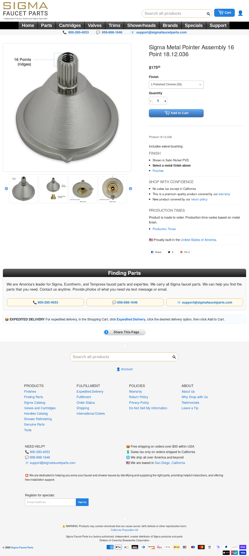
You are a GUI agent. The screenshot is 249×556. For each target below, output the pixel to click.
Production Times (164, 228)
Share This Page (126, 332)
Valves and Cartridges (40, 407)
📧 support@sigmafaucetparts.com (50, 462)
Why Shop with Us (195, 396)
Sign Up (82, 502)
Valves (95, 25)
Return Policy (138, 396)
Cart (227, 12)
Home (28, 25)
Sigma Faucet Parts (22, 547)
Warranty (135, 391)
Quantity (155, 93)
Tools (28, 429)
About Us (188, 391)
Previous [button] (6, 189)
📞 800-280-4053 (37, 451)
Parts (46, 25)
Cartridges (70, 25)
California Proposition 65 (124, 530)
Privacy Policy (139, 402)
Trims (114, 25)
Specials (194, 25)
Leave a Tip (190, 407)
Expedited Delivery (90, 391)
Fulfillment (84, 396)
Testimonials (190, 402)
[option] (24, 188)
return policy (199, 199)
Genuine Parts (34, 424)
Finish (154, 76)
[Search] (206, 13)
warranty (224, 194)
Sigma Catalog (34, 402)
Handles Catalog (36, 413)
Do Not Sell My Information (148, 407)
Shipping (83, 407)
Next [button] (130, 189)
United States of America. (199, 239)
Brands (170, 25)
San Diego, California (170, 462)
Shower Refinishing (38, 418)
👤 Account (124, 368)
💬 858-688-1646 (37, 457)
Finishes (158, 170)
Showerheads (141, 25)
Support (218, 25)
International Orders (91, 413)
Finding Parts (33, 396)
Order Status (86, 402)
